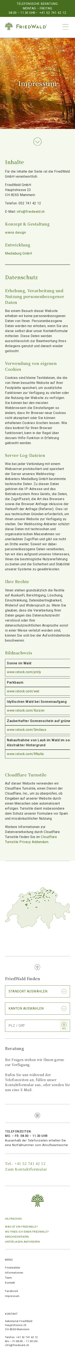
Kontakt (10, 1282)
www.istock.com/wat (23, 691)
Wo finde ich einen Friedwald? (27, 1231)
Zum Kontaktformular (26, 1169)
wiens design (15, 232)
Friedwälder (12, 1267)
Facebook (11, 1291)
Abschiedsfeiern (17, 1236)
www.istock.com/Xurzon (26, 710)
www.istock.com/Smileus (26, 730)
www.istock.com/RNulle (25, 754)
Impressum (12, 1296)
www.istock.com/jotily (24, 672)
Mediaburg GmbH (18, 253)
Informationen (14, 1272)
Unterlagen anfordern (22, 1241)
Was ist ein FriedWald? (21, 1226)
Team (8, 1277)
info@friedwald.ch (31, 212)
